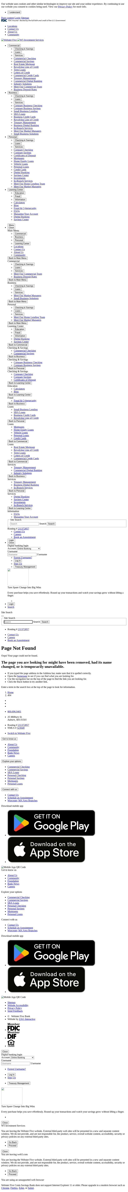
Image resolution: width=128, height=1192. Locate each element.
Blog (16, 205)
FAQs (17, 211)
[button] (10, 607)
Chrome (5, 1188)
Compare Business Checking (28, 105)
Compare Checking (23, 150)
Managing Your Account (26, 214)
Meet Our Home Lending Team (29, 183)
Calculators (19, 202)
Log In (18, 561)
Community (13, 34)
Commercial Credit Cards (26, 75)
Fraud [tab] (17, 196)
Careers (11, 755)
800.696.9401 (14, 711)
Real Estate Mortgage (24, 64)
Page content (7, 17)
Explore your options (11, 761)
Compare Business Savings (27, 108)
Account (11, 548)
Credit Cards (20, 169)
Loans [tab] (17, 52)
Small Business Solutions (26, 133)
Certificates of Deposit (25, 155)
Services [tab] (19, 55)
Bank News (13, 752)
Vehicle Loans (21, 164)
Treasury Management (25, 78)
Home (10, 692)
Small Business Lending (26, 111)
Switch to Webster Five (18, 733)
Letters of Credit (22, 72)
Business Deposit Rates (25, 89)
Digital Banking (22, 172)
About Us (12, 31)
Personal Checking (16, 775)
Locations (12, 26)
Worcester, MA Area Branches (22, 800)
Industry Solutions (23, 84)
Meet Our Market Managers (27, 131)
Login (17, 17)
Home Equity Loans (24, 161)
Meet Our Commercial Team (28, 86)
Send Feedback (15, 1011)
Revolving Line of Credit (26, 67)
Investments (19, 178)
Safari (31, 1188)
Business (13, 93)
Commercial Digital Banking (28, 81)
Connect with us (9, 789)
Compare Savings (22, 152)
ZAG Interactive (27, 1019)
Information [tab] (20, 199)
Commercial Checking (25, 58)
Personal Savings (15, 778)
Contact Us (13, 29)
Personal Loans (21, 166)
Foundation (13, 750)
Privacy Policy (65, 6)
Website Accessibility (17, 1005)
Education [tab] (19, 193)
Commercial (14, 45)
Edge (21, 1188)
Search (42, 523)
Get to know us (9, 739)
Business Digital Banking (26, 125)
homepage (22, 676)
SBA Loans (19, 114)
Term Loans (20, 69)
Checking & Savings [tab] (24, 49)
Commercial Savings (24, 61)
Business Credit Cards (25, 117)
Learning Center (16, 190)
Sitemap (25, 17)
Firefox (14, 1188)
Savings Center (21, 175)
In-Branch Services (23, 128)
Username (12, 551)
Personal (13, 137)
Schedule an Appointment (20, 797)
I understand (14, 12)
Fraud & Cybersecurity (25, 208)
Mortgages (19, 158)
